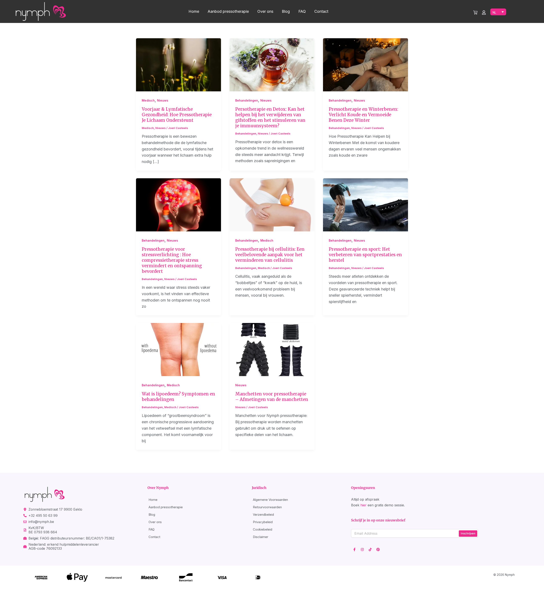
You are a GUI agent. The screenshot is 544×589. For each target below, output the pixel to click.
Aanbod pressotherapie (228, 11)
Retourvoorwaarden (267, 507)
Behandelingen (246, 100)
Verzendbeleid (263, 515)
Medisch (148, 100)
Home (193, 11)
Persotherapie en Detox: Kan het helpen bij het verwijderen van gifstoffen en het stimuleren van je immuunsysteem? (270, 117)
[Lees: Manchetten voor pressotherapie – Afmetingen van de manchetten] (272, 349)
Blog (286, 11)
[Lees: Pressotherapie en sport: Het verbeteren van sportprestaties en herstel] (365, 204)
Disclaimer (260, 537)
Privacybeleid (263, 522)
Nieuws (162, 100)
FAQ (302, 11)
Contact (321, 11)
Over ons (265, 11)
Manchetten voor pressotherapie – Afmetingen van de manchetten (271, 396)
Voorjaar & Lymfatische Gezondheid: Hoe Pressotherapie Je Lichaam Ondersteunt (177, 114)
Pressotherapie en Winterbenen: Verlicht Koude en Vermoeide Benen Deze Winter (363, 114)
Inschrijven (468, 533)
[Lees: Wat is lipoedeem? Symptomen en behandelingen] (178, 349)
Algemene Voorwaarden (270, 500)
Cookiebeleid (262, 529)
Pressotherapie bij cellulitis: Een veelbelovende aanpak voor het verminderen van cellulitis (270, 254)
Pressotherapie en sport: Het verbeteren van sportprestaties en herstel (365, 254)
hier (363, 505)
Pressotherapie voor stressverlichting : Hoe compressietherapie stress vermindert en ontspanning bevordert (172, 260)
